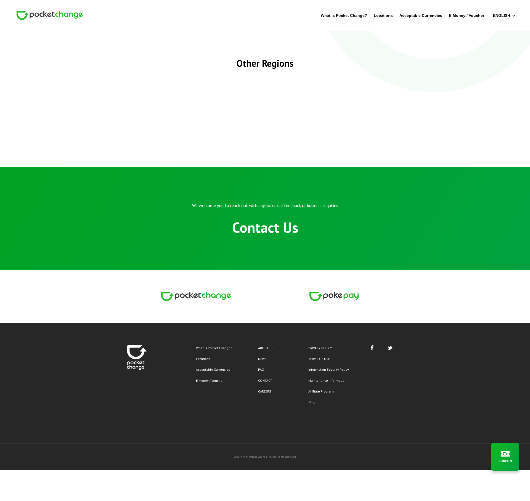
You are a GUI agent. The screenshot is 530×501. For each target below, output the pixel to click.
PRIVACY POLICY (320, 348)
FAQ (261, 369)
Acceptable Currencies (213, 369)
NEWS (262, 359)
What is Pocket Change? (214, 348)
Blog (311, 402)
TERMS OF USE (319, 359)
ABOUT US (266, 348)
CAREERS (264, 391)
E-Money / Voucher (210, 380)
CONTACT (265, 380)
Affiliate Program (321, 391)
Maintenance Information (327, 380)
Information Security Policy (328, 369)
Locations (203, 359)
